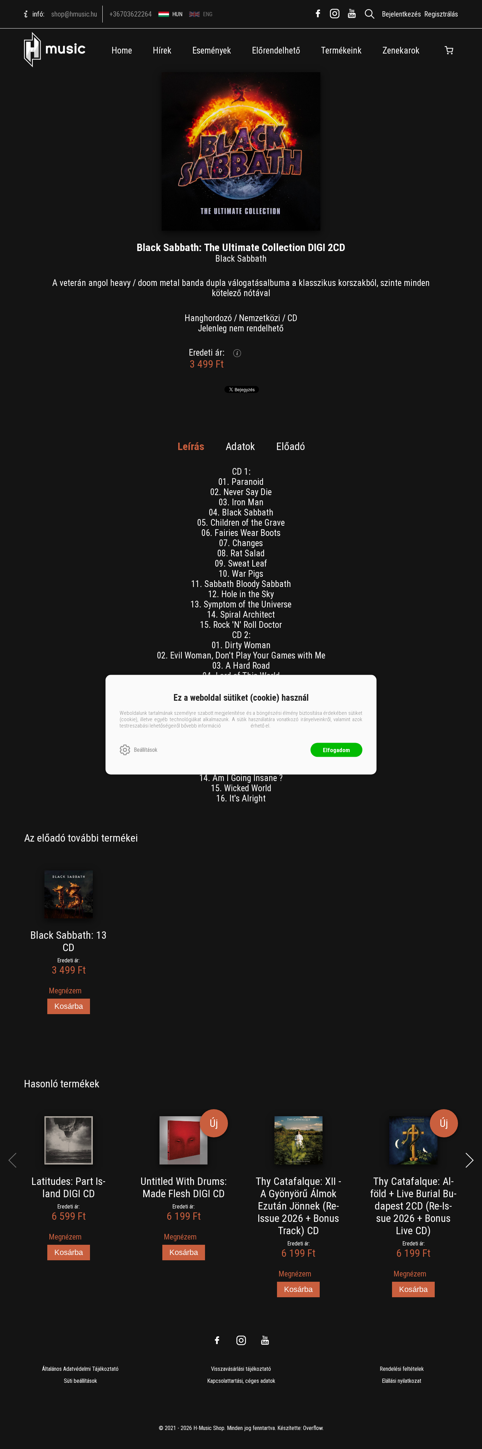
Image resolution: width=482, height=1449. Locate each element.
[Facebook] (318, 13)
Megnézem (65, 990)
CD (292, 318)
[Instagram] (335, 13)
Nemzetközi (259, 318)
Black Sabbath (241, 259)
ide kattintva (235, 725)
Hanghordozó (208, 318)
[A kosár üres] (449, 50)
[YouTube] (352, 13)
